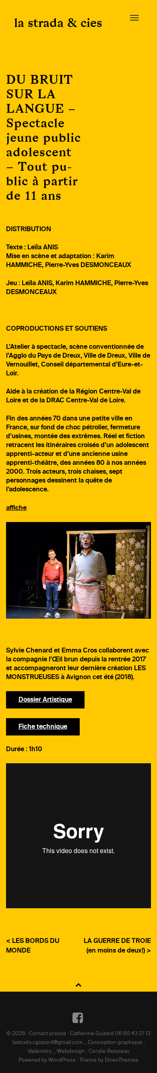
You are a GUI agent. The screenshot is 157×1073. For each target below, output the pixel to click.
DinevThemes (121, 1060)
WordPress (62, 1060)
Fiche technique (43, 727)
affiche (16, 508)
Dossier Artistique (45, 700)
